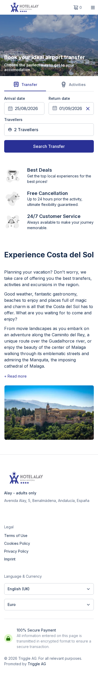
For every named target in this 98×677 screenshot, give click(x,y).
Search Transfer (49, 146)
